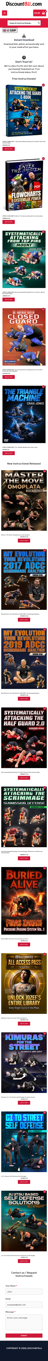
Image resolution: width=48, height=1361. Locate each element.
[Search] (38, 23)
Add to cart (8, 149)
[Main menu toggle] (4, 12)
